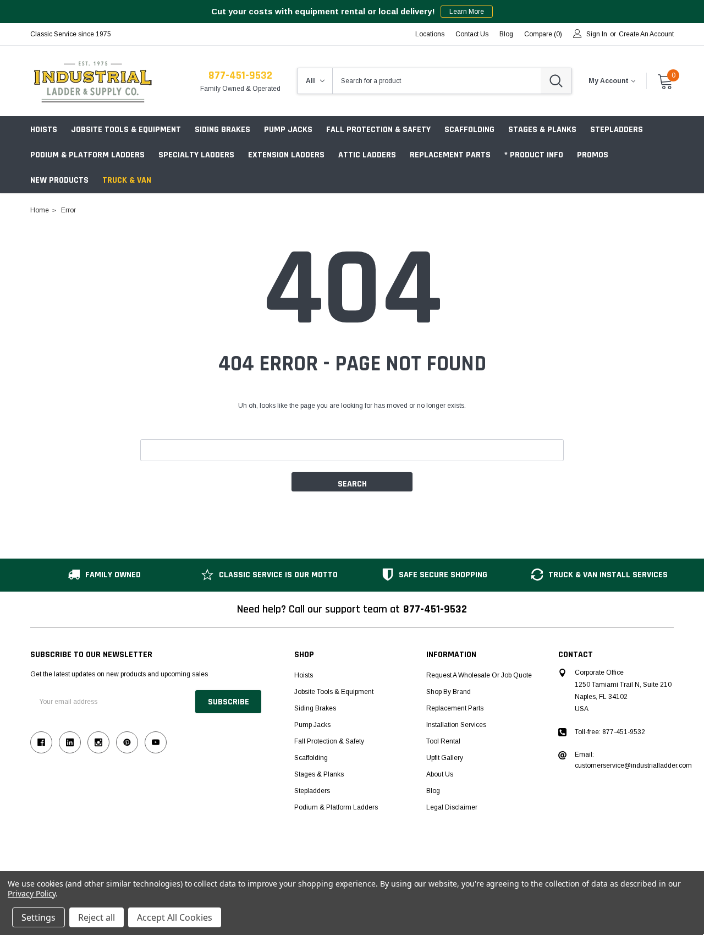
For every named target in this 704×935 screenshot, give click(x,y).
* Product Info (533, 155)
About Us (439, 774)
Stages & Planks (542, 129)
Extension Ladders (286, 155)
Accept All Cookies (174, 917)
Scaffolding (469, 129)
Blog (433, 791)
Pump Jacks (288, 129)
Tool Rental (443, 741)
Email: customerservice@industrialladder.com (633, 760)
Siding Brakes (222, 129)
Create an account (646, 34)
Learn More (466, 11)
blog (506, 34)
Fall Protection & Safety (378, 129)
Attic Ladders (367, 155)
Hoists (43, 129)
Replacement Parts (450, 155)
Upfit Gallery (444, 758)
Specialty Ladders (196, 155)
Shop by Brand (448, 692)
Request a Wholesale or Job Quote (479, 675)
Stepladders (616, 129)
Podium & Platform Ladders (87, 155)
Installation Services (456, 725)
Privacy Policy (32, 893)
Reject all (96, 917)
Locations (429, 34)
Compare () (543, 34)
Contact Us (471, 34)
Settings (38, 917)
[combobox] (437, 81)
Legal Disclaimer (451, 807)
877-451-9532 (240, 75)
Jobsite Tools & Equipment (126, 129)
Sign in (596, 34)
